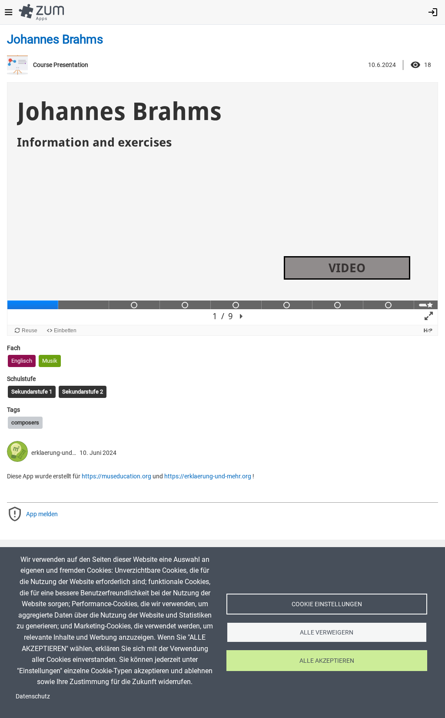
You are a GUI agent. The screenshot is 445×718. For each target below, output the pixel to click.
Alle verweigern (326, 632)
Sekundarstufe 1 (31, 391)
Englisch (21, 360)
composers (25, 422)
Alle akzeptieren (326, 660)
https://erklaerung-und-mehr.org (207, 476)
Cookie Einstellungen (327, 604)
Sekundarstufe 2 (82, 391)
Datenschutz (33, 696)
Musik (49, 360)
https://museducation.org (116, 476)
